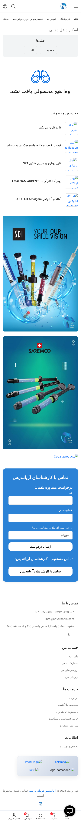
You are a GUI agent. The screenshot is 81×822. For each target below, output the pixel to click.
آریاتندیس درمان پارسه (42, 790)
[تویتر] (69, 635)
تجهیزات (51, 18)
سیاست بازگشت (68, 705)
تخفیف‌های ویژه (69, 746)
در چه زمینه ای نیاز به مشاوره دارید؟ (52, 527)
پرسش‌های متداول (67, 712)
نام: (71, 492)
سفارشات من (70, 663)
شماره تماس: (65, 510)
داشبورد (73, 656)
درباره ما (73, 698)
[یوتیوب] (53, 635)
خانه (76, 18)
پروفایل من (71, 677)
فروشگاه (65, 18)
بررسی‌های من (69, 670)
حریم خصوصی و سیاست (63, 718)
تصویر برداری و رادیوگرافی (28, 18)
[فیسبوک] (76, 635)
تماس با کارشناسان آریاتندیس (40, 571)
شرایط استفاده (69, 725)
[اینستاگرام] (61, 635)
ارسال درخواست (40, 547)
